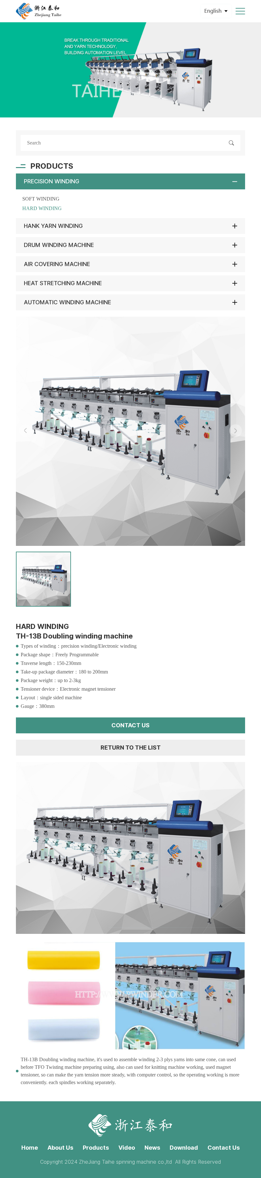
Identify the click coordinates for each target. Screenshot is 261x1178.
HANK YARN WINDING (53, 225)
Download (184, 1147)
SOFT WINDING (41, 198)
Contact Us (224, 1147)
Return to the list (131, 747)
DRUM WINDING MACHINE (59, 245)
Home (29, 1147)
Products (96, 1147)
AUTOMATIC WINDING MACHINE (67, 302)
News (152, 1147)
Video (126, 1147)
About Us (60, 1147)
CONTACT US (130, 725)
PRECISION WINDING (51, 181)
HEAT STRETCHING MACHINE (63, 283)
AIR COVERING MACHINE (57, 264)
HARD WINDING (42, 208)
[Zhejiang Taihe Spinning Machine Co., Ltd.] (39, 11)
